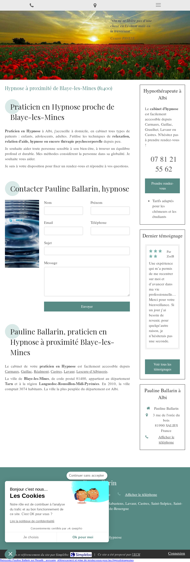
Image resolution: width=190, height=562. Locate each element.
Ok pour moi (82, 537)
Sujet (48, 242)
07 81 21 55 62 (164, 164)
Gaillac (26, 371)
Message (50, 262)
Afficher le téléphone (166, 439)
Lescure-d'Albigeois (91, 371)
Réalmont (41, 371)
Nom (48, 202)
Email (48, 222)
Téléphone (99, 222)
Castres (56, 371)
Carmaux (12, 371)
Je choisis (31, 537)
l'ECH (136, 554)
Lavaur (69, 371)
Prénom (96, 202)
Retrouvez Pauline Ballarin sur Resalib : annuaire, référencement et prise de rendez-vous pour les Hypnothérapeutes (67, 560)
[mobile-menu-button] (158, 5)
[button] (10, 554)
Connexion (176, 553)
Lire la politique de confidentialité (32, 521)
